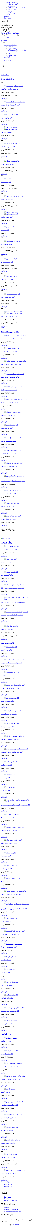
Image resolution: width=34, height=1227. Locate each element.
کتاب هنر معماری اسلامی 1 (9, 351)
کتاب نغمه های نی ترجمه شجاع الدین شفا (13, 602)
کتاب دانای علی (5, 972)
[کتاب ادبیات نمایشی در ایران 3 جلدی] (17, 335)
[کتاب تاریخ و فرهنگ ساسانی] (17, 463)
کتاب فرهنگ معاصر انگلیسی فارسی (11, 663)
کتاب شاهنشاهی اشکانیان (8, 493)
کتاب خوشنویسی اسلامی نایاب (10, 377)
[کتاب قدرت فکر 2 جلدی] (17, 1140)
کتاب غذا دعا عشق (6, 650)
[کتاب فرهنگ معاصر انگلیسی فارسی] (17, 659)
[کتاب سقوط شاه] (17, 853)
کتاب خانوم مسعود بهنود (8, 244)
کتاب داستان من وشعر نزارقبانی (10, 830)
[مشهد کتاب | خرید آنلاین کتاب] (10, 33)
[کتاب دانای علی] (17, 969)
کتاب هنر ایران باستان (7, 506)
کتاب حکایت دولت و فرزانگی (9, 1066)
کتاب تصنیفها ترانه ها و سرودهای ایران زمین (14, 909)
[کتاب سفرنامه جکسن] (17, 672)
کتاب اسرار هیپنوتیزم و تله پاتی (10, 739)
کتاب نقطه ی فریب (6, 921)
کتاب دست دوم (12, 9)
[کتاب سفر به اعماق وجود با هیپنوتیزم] (17, 749)
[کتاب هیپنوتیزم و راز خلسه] (17, 711)
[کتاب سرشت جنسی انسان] (17, 312)
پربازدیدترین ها (7, 79)
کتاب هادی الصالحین (7, 998)
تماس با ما (7, 18)
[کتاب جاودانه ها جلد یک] (17, 814)
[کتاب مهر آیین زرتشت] (17, 723)
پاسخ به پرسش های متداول (12, 1211)
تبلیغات (6, 1207)
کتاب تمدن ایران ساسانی (8, 415)
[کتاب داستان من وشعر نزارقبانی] (17, 827)
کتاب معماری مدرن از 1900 (9, 390)
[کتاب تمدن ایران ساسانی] (17, 412)
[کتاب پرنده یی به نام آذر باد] (17, 944)
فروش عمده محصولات (11, 1200)
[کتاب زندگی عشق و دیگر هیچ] (17, 1102)
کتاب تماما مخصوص (7, 262)
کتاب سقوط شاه (6, 856)
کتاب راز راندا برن (6, 1041)
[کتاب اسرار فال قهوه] (17, 982)
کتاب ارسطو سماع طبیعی (8, 441)
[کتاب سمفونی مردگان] (17, 161)
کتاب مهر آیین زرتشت (7, 726)
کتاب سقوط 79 (5, 790)
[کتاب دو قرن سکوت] (17, 114)
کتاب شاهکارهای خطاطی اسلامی (11, 364)
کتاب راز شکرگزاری (7, 1054)
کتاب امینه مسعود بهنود (8, 297)
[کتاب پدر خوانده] (17, 774)
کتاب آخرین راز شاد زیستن (9, 1117)
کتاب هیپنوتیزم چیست (7, 701)
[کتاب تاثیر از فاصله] (17, 762)
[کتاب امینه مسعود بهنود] (17, 294)
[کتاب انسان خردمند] (17, 128)
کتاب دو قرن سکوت (7, 118)
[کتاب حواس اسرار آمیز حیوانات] (17, 685)
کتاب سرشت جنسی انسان (9, 316)
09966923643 (8, 1186)
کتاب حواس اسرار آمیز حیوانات (10, 688)
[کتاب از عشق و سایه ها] (17, 878)
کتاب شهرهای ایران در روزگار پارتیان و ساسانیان (15, 805)
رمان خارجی (12, 6)
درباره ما (7, 1198)
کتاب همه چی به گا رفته (8, 146)
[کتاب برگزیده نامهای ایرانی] (17, 840)
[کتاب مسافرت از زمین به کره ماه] (17, 891)
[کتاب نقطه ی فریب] (17, 918)
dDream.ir (16, 1224)
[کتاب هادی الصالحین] (17, 995)
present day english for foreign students (12, 615)
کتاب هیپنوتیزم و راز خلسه (9, 714)
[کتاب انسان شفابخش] (17, 1127)
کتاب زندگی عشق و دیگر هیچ (9, 1105)
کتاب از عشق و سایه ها (8, 881)
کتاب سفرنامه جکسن (7, 675)
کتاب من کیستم (5, 1092)
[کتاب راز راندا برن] (17, 1038)
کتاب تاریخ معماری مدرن (8, 519)
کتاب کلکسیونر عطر (7, 575)
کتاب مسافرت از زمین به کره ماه (11, 894)
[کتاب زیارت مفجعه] (17, 865)
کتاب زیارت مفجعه (6, 869)
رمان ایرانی (7, 14)
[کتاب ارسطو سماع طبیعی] (17, 438)
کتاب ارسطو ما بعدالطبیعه (9, 453)
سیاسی (6, 16)
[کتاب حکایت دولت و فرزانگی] (17, 1063)
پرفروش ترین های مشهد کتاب (17, 7)
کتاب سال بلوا (5, 230)
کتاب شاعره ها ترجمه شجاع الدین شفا (12, 588)
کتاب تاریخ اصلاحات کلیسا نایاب (10, 934)
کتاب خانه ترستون (6, 562)
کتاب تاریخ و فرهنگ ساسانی (9, 466)
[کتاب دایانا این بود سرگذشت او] (17, 1008)
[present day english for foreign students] (17, 612)
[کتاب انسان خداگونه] (17, 213)
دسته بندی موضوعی (10, 2)
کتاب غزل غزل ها (6, 960)
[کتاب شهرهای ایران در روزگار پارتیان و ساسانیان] (17, 801)
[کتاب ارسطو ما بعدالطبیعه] (17, 450)
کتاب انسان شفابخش (7, 1130)
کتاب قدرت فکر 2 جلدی (8, 1143)
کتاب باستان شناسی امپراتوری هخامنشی (13, 481)
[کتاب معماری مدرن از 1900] (17, 386)
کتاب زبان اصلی (13, 4)
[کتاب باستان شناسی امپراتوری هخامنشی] (17, 477)
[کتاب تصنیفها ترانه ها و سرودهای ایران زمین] (17, 904)
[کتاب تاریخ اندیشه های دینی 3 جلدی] (17, 399)
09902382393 (8, 1185)
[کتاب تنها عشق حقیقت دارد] (17, 546)
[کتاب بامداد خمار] (17, 179)
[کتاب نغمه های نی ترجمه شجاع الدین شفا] (17, 598)
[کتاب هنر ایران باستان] (17, 503)
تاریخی (10, 11)
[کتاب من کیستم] (17, 1089)
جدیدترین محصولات (10, 331)
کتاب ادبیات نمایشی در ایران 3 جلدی (11, 339)
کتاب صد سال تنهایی (7, 279)
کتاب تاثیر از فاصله (6, 765)
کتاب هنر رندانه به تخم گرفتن (9, 89)
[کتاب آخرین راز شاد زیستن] (17, 1114)
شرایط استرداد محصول (11, 1209)
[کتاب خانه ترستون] (17, 559)
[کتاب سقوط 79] (17, 787)
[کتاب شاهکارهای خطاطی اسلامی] (17, 361)
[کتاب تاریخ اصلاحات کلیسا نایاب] (17, 931)
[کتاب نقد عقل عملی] (17, 425)
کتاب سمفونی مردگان (7, 164)
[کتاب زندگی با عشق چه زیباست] (17, 1076)
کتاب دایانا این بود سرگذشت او (10, 1011)
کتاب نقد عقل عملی (7, 428)
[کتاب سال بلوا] (17, 227)
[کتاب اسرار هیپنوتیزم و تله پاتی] (17, 736)
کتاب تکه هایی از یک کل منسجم (10, 105)
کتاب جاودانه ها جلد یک (7, 817)
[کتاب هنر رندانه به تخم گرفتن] (17, 86)
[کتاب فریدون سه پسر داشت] (17, 196)
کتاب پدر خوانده (5, 777)
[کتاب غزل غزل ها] (17, 956)
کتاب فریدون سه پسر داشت (9, 199)
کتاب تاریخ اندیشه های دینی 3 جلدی (11, 402)
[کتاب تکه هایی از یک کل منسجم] (17, 102)
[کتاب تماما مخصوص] (17, 259)
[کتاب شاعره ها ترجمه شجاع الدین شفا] (17, 585)
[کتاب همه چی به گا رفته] (17, 143)
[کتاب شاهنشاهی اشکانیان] (17, 490)
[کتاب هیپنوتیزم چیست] (17, 698)
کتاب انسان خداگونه (7, 217)
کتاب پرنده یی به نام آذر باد (9, 947)
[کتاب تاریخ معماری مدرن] (17, 516)
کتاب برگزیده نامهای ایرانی (9, 843)
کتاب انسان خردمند (6, 132)
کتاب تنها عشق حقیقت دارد (9, 549)
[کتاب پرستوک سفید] (17, 1020)
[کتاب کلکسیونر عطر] (17, 572)
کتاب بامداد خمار (6, 182)
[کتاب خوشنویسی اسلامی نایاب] (17, 374)
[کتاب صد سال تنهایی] (17, 276)
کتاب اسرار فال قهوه (7, 985)
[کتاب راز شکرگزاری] (17, 1050)
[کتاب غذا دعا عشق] (17, 647)
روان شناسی (12, 12)
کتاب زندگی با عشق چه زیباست (10, 1079)
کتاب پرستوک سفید (6, 1023)
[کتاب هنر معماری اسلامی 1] (17, 348)
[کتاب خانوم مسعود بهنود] (17, 241)
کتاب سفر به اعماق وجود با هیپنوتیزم (12, 752)
